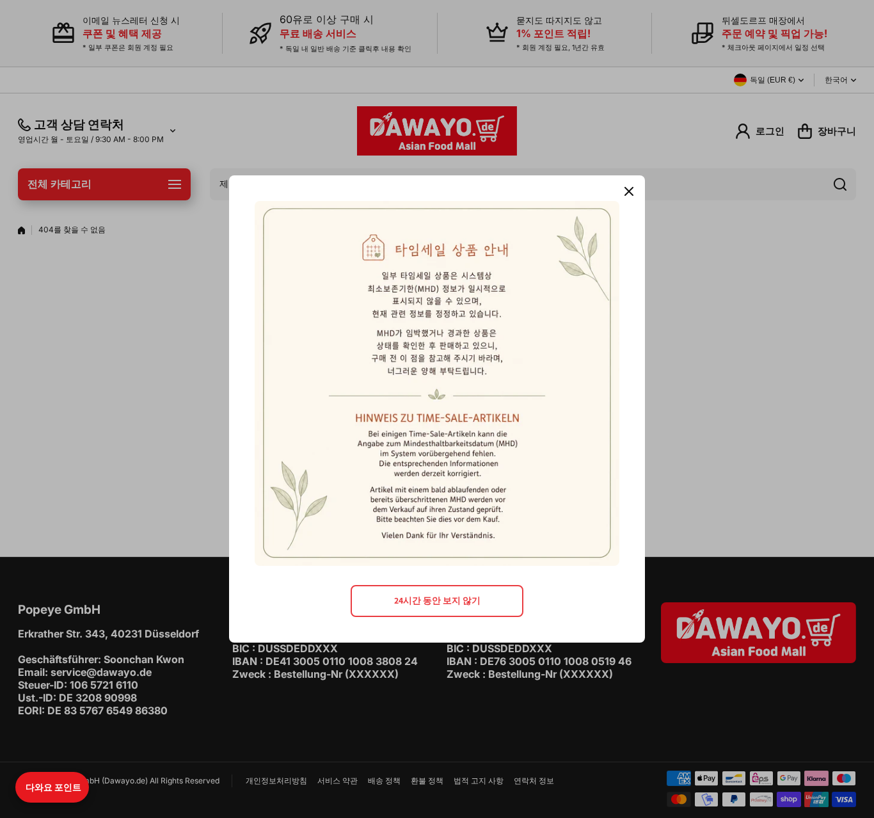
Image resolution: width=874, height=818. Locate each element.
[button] (52, 787)
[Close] (629, 191)
